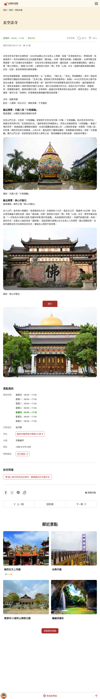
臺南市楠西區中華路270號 (29, 433)
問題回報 (92, 492)
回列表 (50, 504)
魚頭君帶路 (51, 695)
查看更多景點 (50, 630)
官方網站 (21, 453)
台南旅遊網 (11, 3)
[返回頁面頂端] (96, 696)
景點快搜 (18, 10)
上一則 (20, 504)
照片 (50, 303)
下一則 (79, 504)
